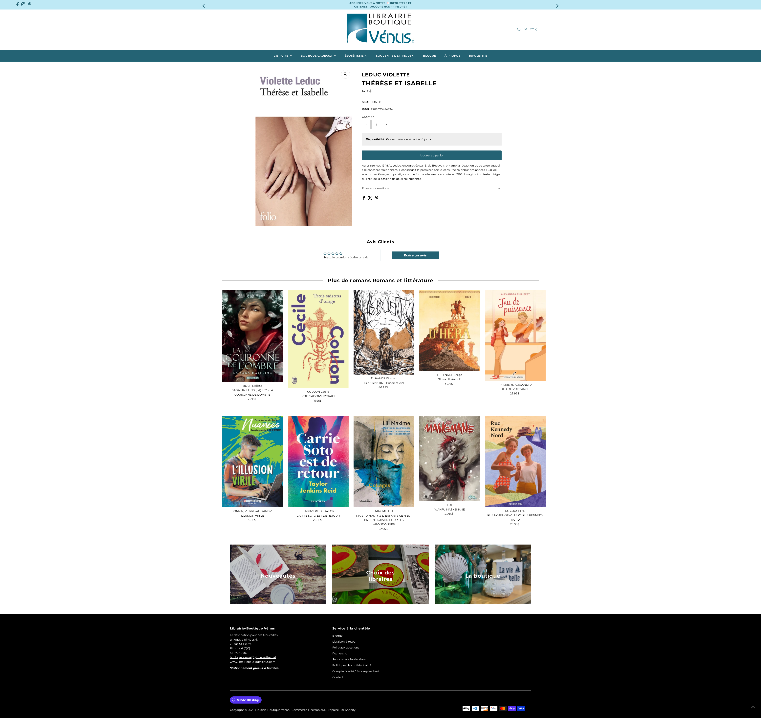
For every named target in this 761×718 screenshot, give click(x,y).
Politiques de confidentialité (351, 665)
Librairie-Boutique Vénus (272, 710)
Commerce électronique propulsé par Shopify (324, 710)
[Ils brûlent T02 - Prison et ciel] (384, 332)
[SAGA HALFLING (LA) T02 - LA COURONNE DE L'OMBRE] (252, 336)
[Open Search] (519, 29)
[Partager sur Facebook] (364, 199)
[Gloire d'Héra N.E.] (449, 330)
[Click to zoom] (345, 74)
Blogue (429, 55)
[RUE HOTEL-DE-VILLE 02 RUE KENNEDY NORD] (515, 461)
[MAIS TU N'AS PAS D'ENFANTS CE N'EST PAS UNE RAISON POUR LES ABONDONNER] (384, 461)
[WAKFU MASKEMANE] (449, 458)
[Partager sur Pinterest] (376, 199)
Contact (337, 677)
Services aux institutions (349, 659)
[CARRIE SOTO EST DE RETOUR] (318, 461)
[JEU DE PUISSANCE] (515, 335)
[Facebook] (17, 5)
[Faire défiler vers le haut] (753, 707)
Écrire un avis (415, 255)
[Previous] (204, 4)
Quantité (368, 117)
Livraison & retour (344, 641)
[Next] (557, 4)
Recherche (339, 653)
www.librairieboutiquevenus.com (252, 662)
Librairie (281, 55)
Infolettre (478, 55)
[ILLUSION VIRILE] (252, 461)
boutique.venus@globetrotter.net (253, 657)
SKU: (365, 102)
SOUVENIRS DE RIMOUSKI (395, 55)
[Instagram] (23, 5)
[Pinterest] (29, 5)
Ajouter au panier (432, 155)
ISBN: (366, 109)
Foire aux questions (375, 188)
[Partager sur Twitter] (370, 199)
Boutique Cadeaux (317, 55)
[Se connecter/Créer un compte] (525, 29)
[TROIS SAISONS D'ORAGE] (318, 339)
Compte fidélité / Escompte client (355, 671)
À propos (452, 55)
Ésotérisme (354, 55)
